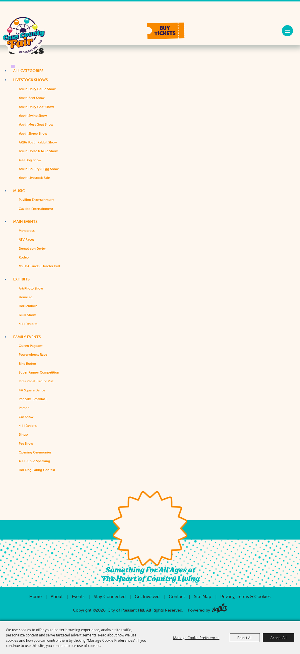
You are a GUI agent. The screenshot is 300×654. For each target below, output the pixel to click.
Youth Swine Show (33, 116)
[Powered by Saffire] (219, 607)
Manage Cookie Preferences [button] (196, 637)
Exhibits (21, 279)
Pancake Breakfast (33, 399)
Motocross (27, 231)
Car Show (26, 417)
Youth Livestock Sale (34, 178)
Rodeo (24, 257)
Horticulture (28, 306)
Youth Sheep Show (33, 133)
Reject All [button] (244, 637)
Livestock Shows (30, 79)
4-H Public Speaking (34, 461)
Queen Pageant (30, 346)
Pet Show (26, 443)
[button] (166, 31)
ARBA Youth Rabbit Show (38, 142)
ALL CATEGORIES (28, 70)
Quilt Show (27, 315)
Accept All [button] (278, 637)
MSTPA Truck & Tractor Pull (39, 266)
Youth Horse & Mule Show (38, 151)
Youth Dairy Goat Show (36, 107)
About (57, 596)
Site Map (202, 596)
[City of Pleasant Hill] (23, 37)
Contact (177, 596)
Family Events (27, 336)
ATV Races (26, 239)
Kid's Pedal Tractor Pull (36, 381)
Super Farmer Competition (39, 372)
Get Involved (147, 596)
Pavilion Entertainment (36, 200)
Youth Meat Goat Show (36, 124)
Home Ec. (26, 297)
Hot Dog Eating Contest (37, 470)
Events (78, 596)
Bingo (23, 434)
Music (19, 190)
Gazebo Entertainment (36, 209)
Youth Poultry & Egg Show (39, 169)
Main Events (25, 221)
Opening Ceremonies (35, 452)
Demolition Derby (32, 248)
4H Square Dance (32, 390)
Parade (24, 408)
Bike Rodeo (27, 364)
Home (35, 596)
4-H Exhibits (28, 324)
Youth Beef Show (32, 98)
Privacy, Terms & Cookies (245, 596)
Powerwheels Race (33, 354)
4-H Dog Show (30, 160)
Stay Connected (110, 596)
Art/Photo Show (31, 288)
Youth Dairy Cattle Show (37, 89)
